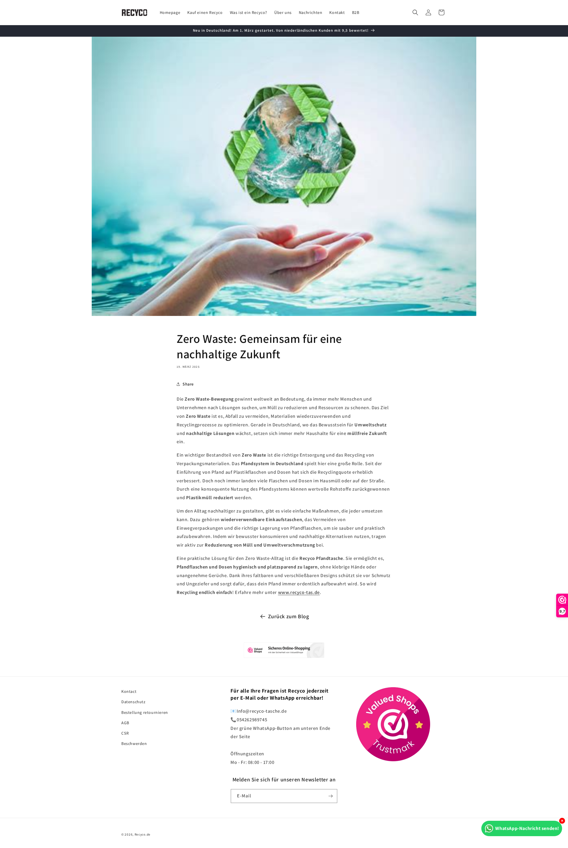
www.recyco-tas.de (299, 592)
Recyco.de (143, 834)
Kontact (128, 691)
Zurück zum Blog (288, 616)
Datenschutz (133, 701)
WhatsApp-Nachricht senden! (527, 828)
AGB (125, 722)
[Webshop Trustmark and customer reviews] (284, 652)
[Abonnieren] (330, 796)
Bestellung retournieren (144, 712)
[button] (415, 12)
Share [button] (188, 384)
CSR (125, 733)
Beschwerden (134, 743)
